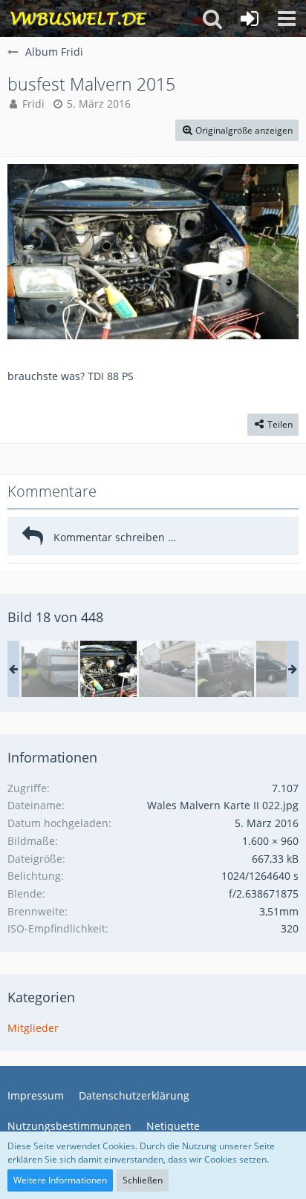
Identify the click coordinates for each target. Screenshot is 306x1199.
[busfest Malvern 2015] (108, 669)
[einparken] (167, 669)
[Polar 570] (50, 669)
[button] (287, 18)
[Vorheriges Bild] (30, 252)
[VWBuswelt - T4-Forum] (78, 18)
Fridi (33, 104)
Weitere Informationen (60, 1180)
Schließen (143, 1180)
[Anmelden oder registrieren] (249, 18)
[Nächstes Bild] (276, 252)
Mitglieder (33, 1028)
